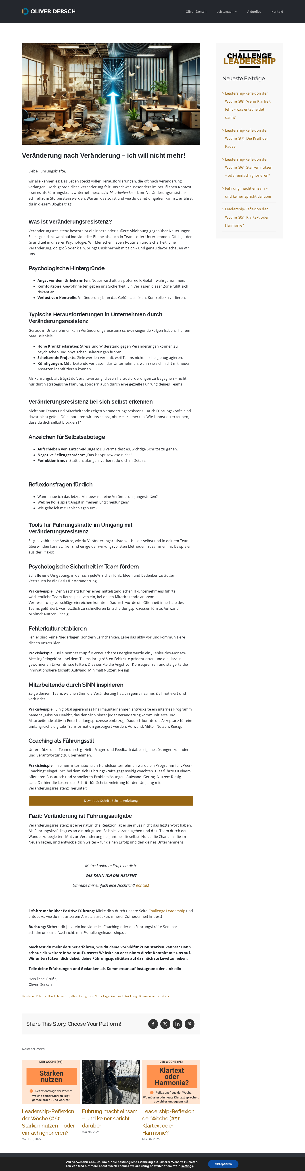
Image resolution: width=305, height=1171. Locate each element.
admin (30, 996)
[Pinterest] (190, 1024)
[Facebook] (153, 1024)
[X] (165, 1024)
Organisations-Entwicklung (120, 996)
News (98, 996)
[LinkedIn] (177, 1024)
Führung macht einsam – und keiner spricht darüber (49, 1118)
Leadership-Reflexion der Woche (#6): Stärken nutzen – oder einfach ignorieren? (248, 167)
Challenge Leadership (166, 910)
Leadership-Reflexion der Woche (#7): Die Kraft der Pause (246, 138)
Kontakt (142, 885)
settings (187, 1166)
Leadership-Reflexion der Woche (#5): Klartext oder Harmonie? (247, 217)
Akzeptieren (223, 1164)
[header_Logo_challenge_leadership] (249, 51)
